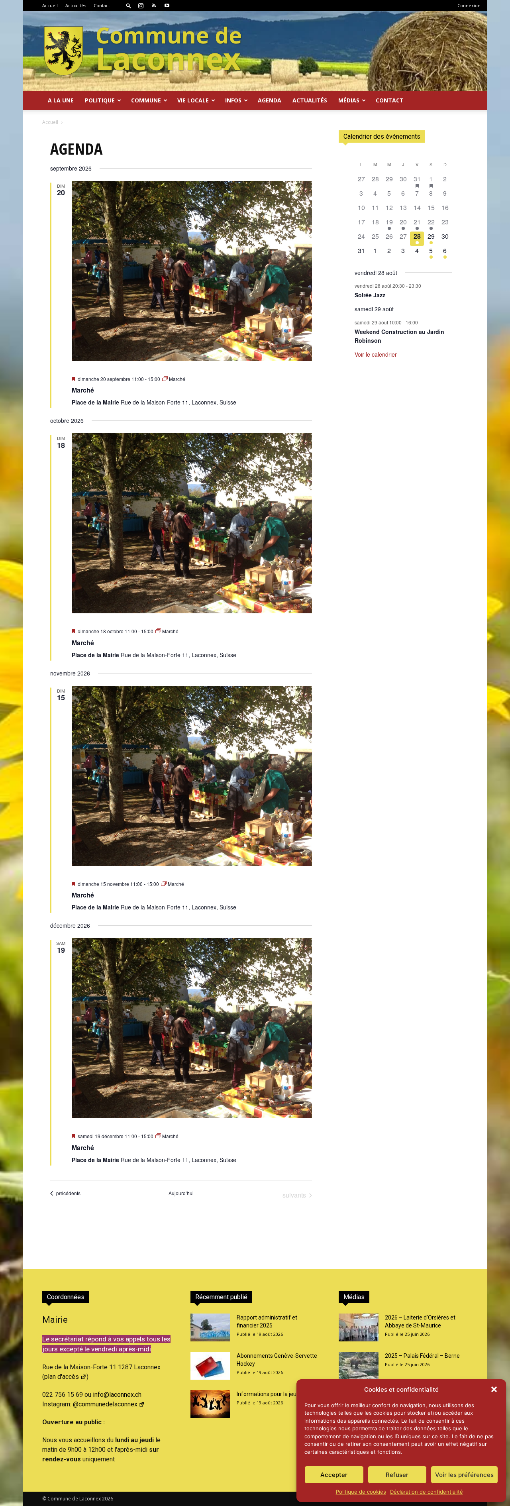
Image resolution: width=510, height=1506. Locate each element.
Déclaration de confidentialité (426, 1491)
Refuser (397, 1475)
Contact (102, 5)
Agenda (269, 100)
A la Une (61, 100)
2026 (107, 1498)
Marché (83, 390)
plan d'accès (61, 1376)
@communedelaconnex (105, 1404)
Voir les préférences (464, 1475)
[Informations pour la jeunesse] (210, 1404)
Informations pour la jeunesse (274, 1394)
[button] (494, 1389)
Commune (146, 100)
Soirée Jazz (370, 295)
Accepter (333, 1475)
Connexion (469, 5)
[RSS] (154, 5)
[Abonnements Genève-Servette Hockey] (210, 1366)
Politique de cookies (361, 1491)
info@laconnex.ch (117, 1394)
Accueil (50, 5)
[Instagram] (141, 5)
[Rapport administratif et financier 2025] (210, 1327)
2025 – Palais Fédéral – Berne (422, 1356)
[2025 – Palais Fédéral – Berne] (359, 1366)
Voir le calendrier (376, 354)
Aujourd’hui (181, 1193)
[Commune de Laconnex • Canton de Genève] (142, 51)
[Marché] (192, 271)
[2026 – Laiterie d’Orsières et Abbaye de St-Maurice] (359, 1327)
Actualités (75, 5)
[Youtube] (167, 5)
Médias (348, 100)
